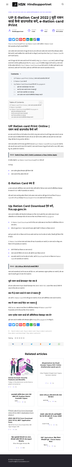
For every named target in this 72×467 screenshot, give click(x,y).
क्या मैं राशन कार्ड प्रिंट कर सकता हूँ (25, 92)
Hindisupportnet (39, 4)
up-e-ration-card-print (44, 331)
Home (10, 12)
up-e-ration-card (30, 331)
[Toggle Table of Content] (40, 102)
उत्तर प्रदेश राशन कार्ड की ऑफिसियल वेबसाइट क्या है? (30, 94)
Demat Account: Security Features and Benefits (17, 378)
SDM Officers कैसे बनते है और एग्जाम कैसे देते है (51, 396)
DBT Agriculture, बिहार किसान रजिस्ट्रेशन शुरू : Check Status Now (51, 439)
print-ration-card (17, 331)
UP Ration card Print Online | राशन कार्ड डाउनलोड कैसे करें (32, 78)
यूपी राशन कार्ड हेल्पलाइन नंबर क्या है (25, 87)
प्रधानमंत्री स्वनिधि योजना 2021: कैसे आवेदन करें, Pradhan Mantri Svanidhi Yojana (21, 396)
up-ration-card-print (33, 333)
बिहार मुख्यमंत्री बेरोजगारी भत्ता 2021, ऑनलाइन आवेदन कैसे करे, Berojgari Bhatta (21, 439)
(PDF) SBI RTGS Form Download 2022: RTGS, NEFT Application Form (20, 420)
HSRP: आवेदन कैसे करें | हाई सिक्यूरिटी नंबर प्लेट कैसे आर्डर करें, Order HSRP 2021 (51, 416)
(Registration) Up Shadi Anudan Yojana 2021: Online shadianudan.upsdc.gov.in (50, 365)
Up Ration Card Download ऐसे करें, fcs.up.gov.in (29, 84)
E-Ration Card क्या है (20, 81)
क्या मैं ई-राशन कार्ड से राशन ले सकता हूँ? (27, 89)
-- (9, 331)
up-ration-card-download (17, 333)
